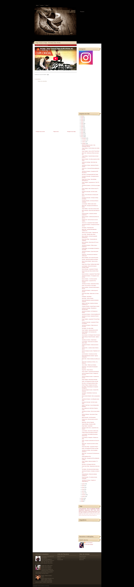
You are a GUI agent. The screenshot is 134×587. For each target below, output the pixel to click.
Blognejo (59, 558)
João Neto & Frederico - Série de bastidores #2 (91, 314)
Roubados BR (60, 559)
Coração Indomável (91, 511)
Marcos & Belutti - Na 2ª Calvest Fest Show (90, 257)
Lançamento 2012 (84, 509)
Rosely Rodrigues (92, 515)
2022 (82, 120)
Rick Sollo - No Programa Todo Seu (88, 464)
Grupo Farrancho (82, 556)
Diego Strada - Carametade (87, 425)
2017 (82, 127)
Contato (42, 5)
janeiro (83, 496)
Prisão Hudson (97, 510)
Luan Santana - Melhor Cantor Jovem (89, 203)
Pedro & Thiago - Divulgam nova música (89, 385)
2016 (82, 129)
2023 (82, 119)
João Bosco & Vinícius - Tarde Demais (89, 339)
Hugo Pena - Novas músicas (87, 369)
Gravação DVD (92, 512)
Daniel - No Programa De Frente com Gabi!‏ (90, 448)
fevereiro (84, 494)
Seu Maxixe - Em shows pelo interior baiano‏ (90, 469)
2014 (82, 132)
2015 (82, 130)
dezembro (84, 138)
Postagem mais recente (40, 131)
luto (96, 515)
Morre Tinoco (97, 512)
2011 (82, 136)
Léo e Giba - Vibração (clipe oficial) (88, 234)
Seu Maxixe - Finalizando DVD (88, 227)
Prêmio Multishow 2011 (86, 456)
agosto (83, 483)
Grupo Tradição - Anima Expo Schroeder (89, 379)
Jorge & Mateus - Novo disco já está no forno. (90, 208)
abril (83, 491)
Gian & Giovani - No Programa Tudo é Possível (91, 335)
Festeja (83, 515)
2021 (82, 122)
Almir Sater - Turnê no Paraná (87, 298)
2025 (82, 116)
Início (37, 5)
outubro (83, 141)
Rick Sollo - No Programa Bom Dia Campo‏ (90, 174)
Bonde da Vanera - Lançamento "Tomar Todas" (91, 274)
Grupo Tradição (82, 558)
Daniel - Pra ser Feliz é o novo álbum (89, 285)
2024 (82, 117)
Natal (85, 515)
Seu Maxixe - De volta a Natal (87, 328)
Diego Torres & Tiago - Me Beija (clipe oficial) (47, 42)
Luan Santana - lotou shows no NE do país (90, 430)
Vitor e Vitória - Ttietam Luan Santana (89, 364)
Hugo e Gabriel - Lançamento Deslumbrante (90, 371)
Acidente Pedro (95, 509)
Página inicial (56, 131)
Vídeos (46, 5)
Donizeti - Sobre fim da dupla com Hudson (90, 259)
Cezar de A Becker (88, 542)
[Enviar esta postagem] (47, 74)
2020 (82, 123)
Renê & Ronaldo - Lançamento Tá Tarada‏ (90, 269)
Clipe (88, 512)
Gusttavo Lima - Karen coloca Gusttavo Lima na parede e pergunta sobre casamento (46, 567)
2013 (82, 133)
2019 (82, 125)
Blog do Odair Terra (61, 556)
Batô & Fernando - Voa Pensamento (89, 417)
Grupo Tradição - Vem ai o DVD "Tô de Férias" (90, 151)
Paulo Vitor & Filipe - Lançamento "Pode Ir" (90, 446)
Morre (96, 511)
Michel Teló (81, 559)
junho (83, 487)
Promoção (87, 515)
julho (83, 485)
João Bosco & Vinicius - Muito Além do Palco (90, 283)
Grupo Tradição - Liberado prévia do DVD (90, 330)
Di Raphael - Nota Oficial (86, 296)
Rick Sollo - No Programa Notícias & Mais (90, 383)
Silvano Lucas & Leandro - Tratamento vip (90, 232)
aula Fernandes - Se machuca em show (89, 353)
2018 (82, 126)
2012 (82, 135)
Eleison (85, 511)
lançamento (81, 510)
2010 (82, 498)
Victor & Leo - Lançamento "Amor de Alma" (90, 222)
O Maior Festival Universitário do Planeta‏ (89, 432)
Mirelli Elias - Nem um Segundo (88, 422)
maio (83, 489)
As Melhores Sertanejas (44, 585)
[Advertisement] (45, 121)
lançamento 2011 (89, 510)
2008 (82, 501)
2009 (82, 499)
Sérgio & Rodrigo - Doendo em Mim (88, 424)
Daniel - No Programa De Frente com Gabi (90, 381)
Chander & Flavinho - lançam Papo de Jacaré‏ (90, 306)
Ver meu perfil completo (88, 544)
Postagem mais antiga (71, 131)
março (83, 492)
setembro (84, 143)
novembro (84, 140)
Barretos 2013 (81, 511)
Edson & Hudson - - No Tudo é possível (89, 278)
